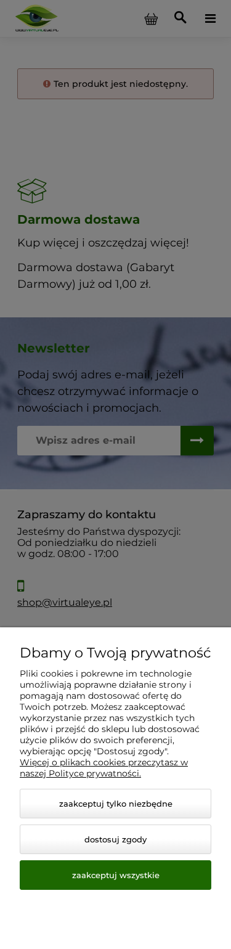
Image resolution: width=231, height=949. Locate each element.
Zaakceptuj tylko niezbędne (115, 803)
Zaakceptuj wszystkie (116, 875)
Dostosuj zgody (115, 839)
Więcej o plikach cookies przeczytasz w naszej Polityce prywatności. (104, 768)
